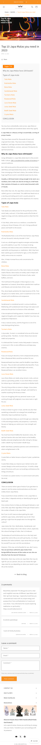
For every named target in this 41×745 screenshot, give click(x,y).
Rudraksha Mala (10, 83)
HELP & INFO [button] (8, 693)
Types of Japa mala (11, 75)
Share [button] (5, 59)
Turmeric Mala (9, 95)
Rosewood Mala (10, 99)
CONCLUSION (8, 118)
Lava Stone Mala (10, 103)
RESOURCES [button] (8, 703)
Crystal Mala (8, 114)
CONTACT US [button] (8, 688)
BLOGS (13, 12)
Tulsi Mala (8, 79)
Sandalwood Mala (10, 91)
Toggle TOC (8, 66)
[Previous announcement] (3, 2)
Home (6, 12)
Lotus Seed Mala (10, 107)
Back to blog (22, 574)
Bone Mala (8, 87)
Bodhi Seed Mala (10, 110)
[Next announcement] (37, 2)
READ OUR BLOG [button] (9, 698)
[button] (4, 7)
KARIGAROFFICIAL (22, 744)
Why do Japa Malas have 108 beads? (18, 70)
